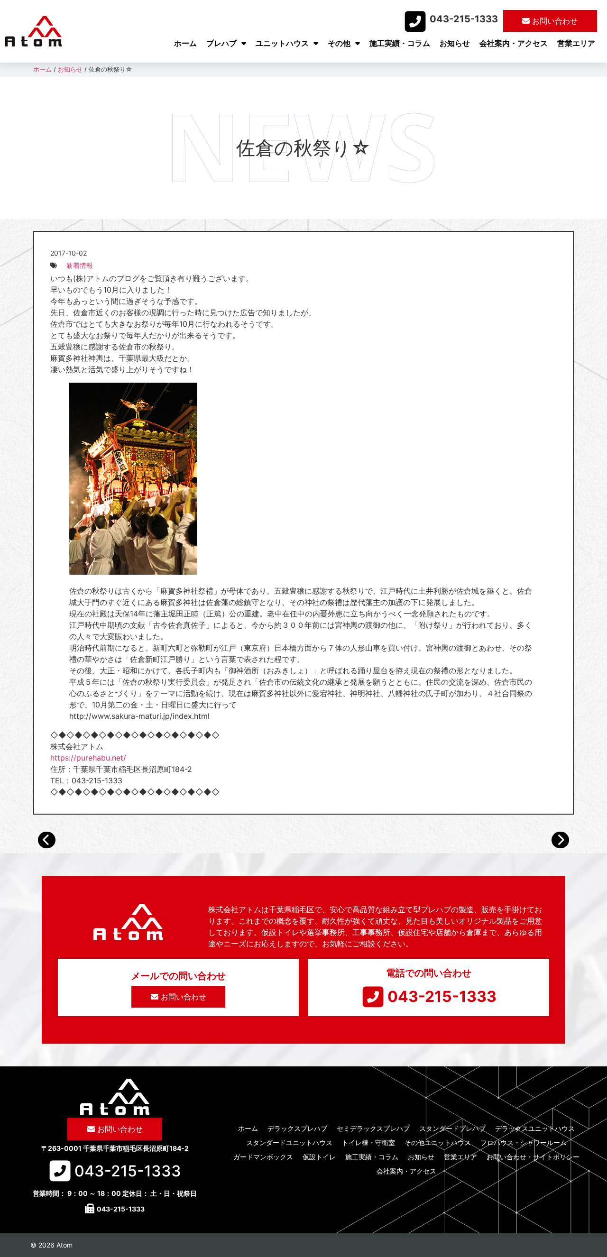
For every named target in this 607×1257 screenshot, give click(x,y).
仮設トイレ (319, 1157)
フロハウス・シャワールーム (523, 1142)
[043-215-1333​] (415, 21)
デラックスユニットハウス (535, 1128)
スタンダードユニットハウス (289, 1142)
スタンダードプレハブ (452, 1128)
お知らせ (455, 43)
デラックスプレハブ (297, 1128)
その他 (339, 43)
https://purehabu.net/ (88, 757)
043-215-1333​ (464, 19)
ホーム (185, 43)
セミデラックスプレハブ (373, 1128)
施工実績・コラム (399, 43)
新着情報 (79, 265)
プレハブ (221, 43)
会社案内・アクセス (513, 43)
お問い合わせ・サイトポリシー (533, 1157)
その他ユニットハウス (438, 1142)
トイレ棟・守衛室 (368, 1142)
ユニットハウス (282, 43)
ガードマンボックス (263, 1157)
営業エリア (576, 43)
